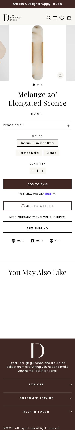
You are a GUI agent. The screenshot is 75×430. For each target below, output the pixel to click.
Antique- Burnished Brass (37, 143)
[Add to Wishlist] (17, 291)
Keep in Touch (36, 411)
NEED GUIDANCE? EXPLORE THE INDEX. (37, 217)
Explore (36, 384)
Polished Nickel (29, 153)
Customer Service (36, 398)
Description (13, 125)
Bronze (51, 153)
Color (37, 136)
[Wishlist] (61, 18)
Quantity (37, 163)
